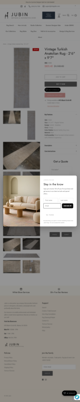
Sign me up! (68, 206)
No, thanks (50, 215)
